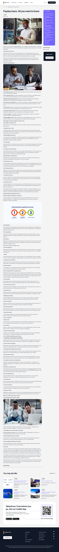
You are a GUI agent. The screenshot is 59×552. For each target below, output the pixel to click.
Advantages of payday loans (48, 21)
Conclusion (46, 42)
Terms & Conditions (28, 539)
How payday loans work (48, 13)
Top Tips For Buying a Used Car (47, 480)
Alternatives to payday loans (48, 38)
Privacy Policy (27, 541)
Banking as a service (42, 532)
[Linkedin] (54, 536)
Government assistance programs (9, 432)
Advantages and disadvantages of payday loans (48, 17)
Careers (26, 534)
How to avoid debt (47, 30)
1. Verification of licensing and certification (48, 35)
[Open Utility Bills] (28, 2)
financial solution (17, 46)
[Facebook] (54, 531)
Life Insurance (41, 534)
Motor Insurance (42, 535)
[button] (44, 49)
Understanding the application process (47, 26)
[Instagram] (54, 538)
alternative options (32, 368)
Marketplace (41, 537)
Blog (26, 535)
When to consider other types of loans (48, 40)
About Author (46, 44)
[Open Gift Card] (22, 2)
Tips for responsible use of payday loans (49, 29)
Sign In (45, 2)
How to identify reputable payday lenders (48, 33)
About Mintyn (27, 532)
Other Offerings (41, 539)
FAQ (26, 537)
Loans (5, 14)
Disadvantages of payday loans (48, 23)
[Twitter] (54, 534)
